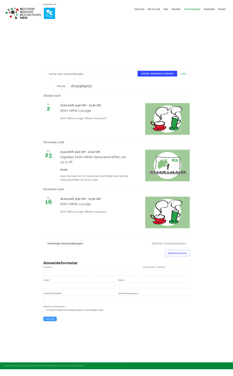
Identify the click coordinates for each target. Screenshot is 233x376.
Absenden (50, 319)
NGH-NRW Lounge (75, 111)
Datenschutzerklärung (76, 366)
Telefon (121, 280)
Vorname (48, 267)
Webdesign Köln (94, 366)
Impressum (62, 366)
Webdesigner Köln (120, 366)
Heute (61, 86)
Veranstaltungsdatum (129, 293)
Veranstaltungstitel (52, 293)
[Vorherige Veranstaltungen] (45, 86)
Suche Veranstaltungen (157, 73)
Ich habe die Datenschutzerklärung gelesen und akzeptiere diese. (74, 310)
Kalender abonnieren (177, 253)
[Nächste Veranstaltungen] (49, 86)
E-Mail (46, 280)
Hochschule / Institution (154, 267)
